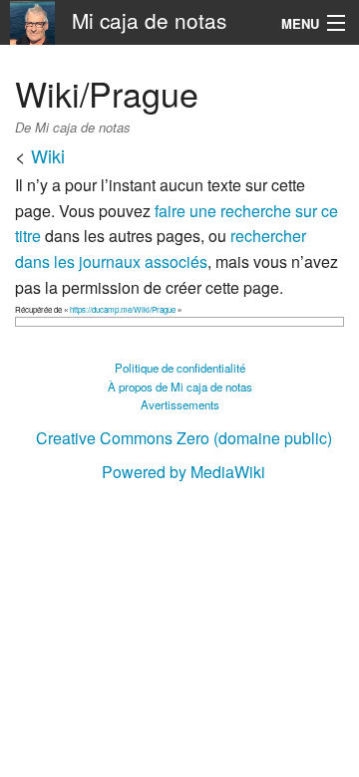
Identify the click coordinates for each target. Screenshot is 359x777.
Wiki (48, 155)
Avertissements (180, 404)
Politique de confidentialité (180, 368)
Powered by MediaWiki (183, 471)
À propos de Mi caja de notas (180, 386)
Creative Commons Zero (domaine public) (184, 437)
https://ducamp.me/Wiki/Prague (123, 309)
